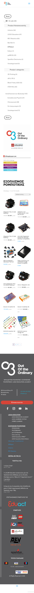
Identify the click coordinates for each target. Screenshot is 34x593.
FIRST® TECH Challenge (8, 160)
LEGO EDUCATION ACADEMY (20, 417)
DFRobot (11, 47)
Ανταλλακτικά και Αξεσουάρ (16, 94)
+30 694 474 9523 (25, 391)
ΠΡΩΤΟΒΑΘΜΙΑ (16, 430)
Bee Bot (11, 43)
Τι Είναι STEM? (8, 466)
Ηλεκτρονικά (13, 102)
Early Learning (16, 434)
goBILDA (12, 55)
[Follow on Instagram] (14, 408)
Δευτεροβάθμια (10, 162)
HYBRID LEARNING (17, 421)
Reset (8, 16)
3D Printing (12, 74)
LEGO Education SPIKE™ (19, 436)
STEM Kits (12, 87)
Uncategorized (14, 63)
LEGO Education (15, 34)
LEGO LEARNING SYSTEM (19, 419)
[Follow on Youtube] (20, 408)
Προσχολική (10, 167)
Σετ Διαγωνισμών (14, 106)
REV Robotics (14, 38)
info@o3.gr (23, 393)
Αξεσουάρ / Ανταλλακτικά (15, 441)
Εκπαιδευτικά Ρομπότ (16, 98)
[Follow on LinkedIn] (26, 408)
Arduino (12, 30)
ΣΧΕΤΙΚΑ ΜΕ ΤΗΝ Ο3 (14, 456)
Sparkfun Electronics (15, 59)
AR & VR (11, 78)
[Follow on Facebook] (7, 408)
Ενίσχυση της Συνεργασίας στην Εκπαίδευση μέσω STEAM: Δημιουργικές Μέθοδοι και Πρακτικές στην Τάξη (17, 488)
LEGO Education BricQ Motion (20, 439)
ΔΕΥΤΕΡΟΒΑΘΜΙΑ (17, 432)
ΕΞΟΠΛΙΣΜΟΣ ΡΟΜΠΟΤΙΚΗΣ (16, 426)
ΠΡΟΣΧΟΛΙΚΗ (15, 428)
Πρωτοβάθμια (10, 170)
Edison (11, 51)
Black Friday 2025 (15, 83)
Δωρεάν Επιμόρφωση (10, 165)
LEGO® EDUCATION (14, 415)
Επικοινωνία (17, 402)
